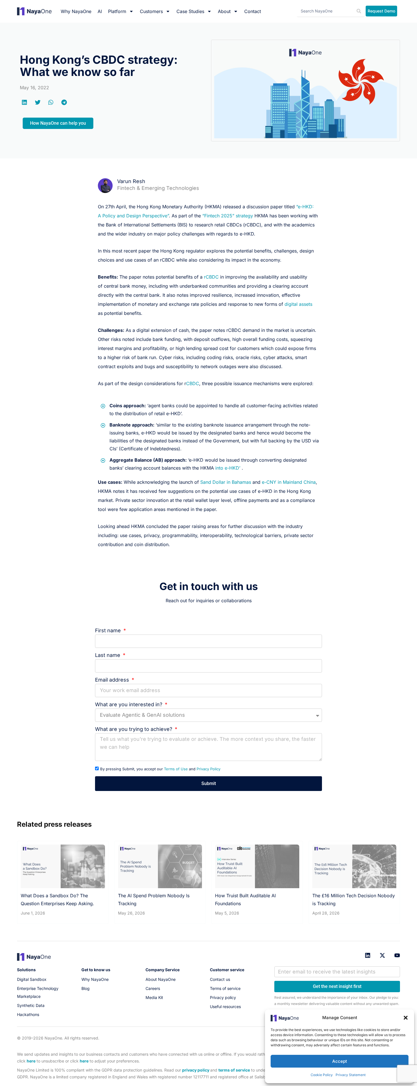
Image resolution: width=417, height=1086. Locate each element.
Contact (252, 11)
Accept (339, 1061)
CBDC (192, 383)
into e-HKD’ (228, 468)
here (31, 1061)
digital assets (298, 304)
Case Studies (190, 11)
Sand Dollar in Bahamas (225, 482)
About (224, 11)
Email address (112, 680)
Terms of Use (176, 769)
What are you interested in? (129, 704)
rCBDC (211, 277)
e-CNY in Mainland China (289, 482)
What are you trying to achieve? (134, 729)
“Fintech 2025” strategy (227, 216)
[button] (405, 1018)
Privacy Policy (208, 769)
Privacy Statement (351, 1075)
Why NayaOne (76, 11)
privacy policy (195, 1070)
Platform (117, 11)
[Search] (359, 11)
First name (108, 630)
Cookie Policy (322, 1075)
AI (100, 11)
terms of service (234, 1070)
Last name (108, 655)
